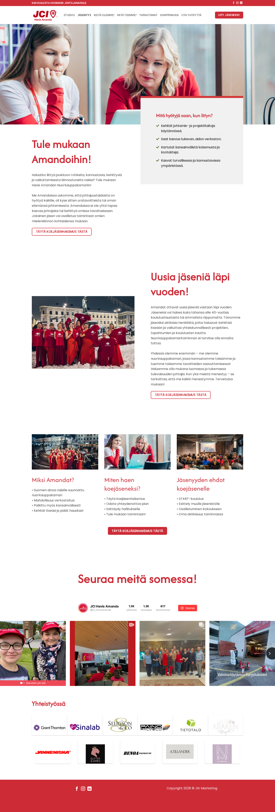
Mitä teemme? (126, 15)
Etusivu (69, 15)
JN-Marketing (206, 788)
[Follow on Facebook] (233, 3)
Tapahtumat (148, 15)
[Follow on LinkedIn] (241, 3)
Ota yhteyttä (191, 15)
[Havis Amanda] (45, 15)
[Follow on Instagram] (237, 3)
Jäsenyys (84, 15)
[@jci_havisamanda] (83, 608)
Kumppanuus (169, 15)
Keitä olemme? (104, 15)
